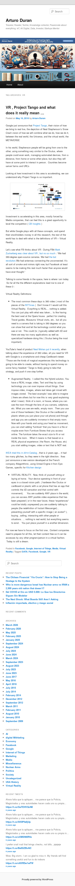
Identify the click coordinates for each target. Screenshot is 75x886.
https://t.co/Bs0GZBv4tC (18, 848)
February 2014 (13, 695)
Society (10, 774)
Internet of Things (42, 548)
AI (7, 733)
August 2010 (12, 713)
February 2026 (13, 628)
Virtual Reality (13, 785)
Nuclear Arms (13, 767)
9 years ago (11, 810)
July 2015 (11, 687)
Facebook (20, 548)
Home (9, 84)
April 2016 (11, 684)
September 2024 (14, 643)
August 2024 (12, 647)
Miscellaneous (13, 763)
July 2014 (11, 691)
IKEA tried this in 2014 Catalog (21, 452)
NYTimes (30, 305)
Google (29, 548)
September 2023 (14, 662)
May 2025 (11, 632)
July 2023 (11, 669)
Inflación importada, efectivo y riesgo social (29, 603)
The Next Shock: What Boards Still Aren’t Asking (32, 599)
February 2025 (13, 636)
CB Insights (35, 223)
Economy (11, 741)
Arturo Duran (19, 20)
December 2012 (14, 699)
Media (55, 548)
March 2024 (12, 658)
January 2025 (13, 639)
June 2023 (11, 673)
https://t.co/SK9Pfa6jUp (18, 821)
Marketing (11, 756)
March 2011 (12, 706)
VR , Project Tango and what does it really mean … (30, 110)
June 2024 (11, 654)
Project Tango (40, 125)
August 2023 (12, 665)
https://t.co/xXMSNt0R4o (19, 836)
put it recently (53, 349)
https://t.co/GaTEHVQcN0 (19, 807)
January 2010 (13, 717)
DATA (25, 551)
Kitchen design (33, 467)
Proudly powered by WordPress (37, 879)
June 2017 (11, 676)
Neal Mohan (39, 349)
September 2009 (14, 721)
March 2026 (12, 625)
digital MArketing (15, 737)
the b (51, 257)
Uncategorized (13, 778)
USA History (12, 782)
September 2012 (14, 702)
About (20, 84)
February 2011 (13, 710)
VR (48, 551)
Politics (10, 770)
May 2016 (11, 680)
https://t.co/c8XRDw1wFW (19, 863)
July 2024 (11, 650)
